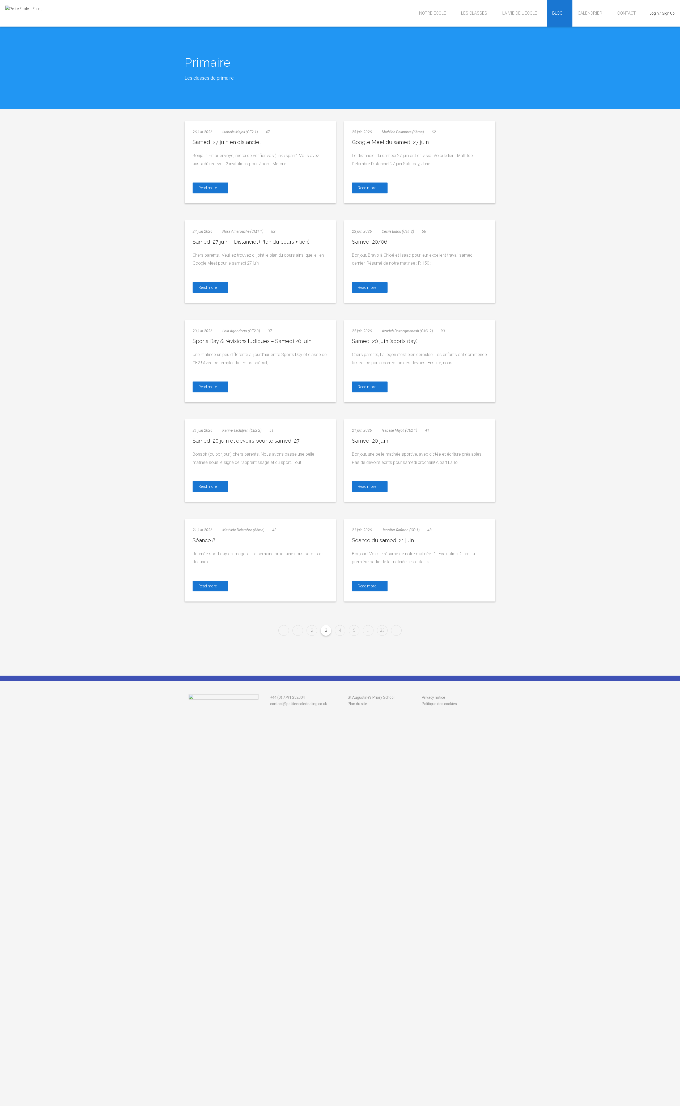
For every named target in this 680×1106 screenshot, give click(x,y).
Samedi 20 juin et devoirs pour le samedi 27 (246, 441)
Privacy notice (433, 697)
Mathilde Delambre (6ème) (403, 132)
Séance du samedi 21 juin (383, 540)
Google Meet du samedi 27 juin (390, 142)
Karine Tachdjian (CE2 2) (242, 430)
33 (382, 630)
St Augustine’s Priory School (370, 697)
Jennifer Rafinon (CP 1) (401, 530)
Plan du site (357, 704)
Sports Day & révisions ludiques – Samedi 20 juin (252, 341)
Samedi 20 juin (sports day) (385, 341)
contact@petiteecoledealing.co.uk (298, 704)
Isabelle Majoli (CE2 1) (240, 132)
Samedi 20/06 (369, 242)
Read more (207, 188)
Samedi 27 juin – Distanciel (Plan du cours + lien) (251, 242)
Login (654, 13)
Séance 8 (204, 540)
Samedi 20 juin (370, 441)
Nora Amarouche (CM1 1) (243, 231)
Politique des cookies (439, 704)
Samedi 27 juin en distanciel (227, 142)
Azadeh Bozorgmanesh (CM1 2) (407, 331)
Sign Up (668, 13)
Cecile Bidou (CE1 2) (398, 231)
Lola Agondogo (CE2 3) (241, 331)
